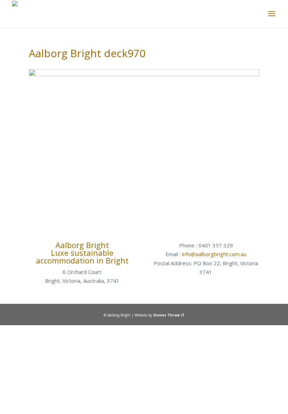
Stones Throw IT (168, 315)
